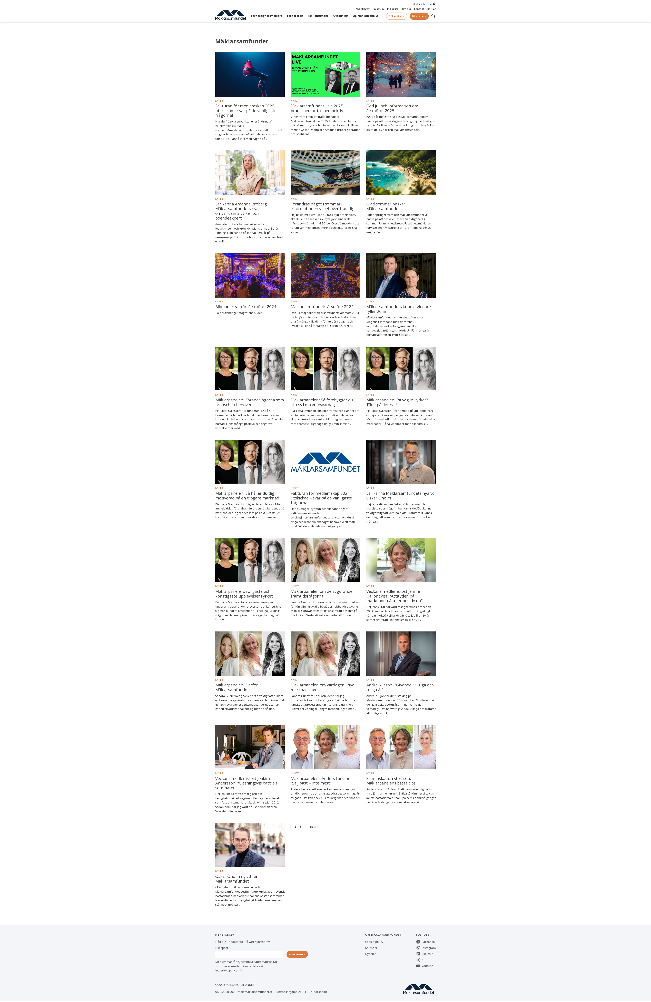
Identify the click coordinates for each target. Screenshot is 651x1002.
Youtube (427, 966)
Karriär (431, 9)
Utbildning (340, 15)
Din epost (221, 948)
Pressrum (378, 9)
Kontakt (419, 9)
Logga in (427, 3)
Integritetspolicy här (228, 970)
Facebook (428, 942)
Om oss (406, 9)
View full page (224, 54)
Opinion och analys (365, 15)
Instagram (429, 948)
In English (393, 9)
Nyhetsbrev (362, 9)
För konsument (318, 15)
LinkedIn (427, 954)
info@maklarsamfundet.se (255, 992)
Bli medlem (419, 16)
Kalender (371, 948)
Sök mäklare (396, 16)
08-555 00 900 (225, 992)
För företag (295, 15)
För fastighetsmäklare (266, 15)
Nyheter (370, 954)
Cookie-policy (374, 942)
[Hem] (230, 14)
